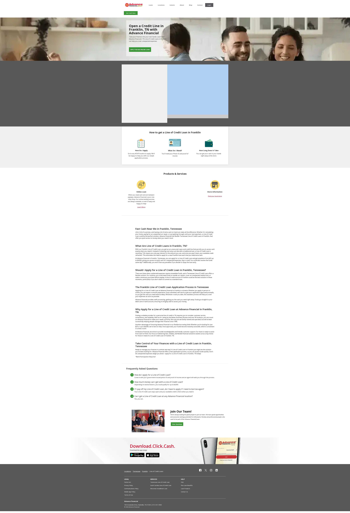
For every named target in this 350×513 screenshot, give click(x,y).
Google (137, 455)
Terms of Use (128, 495)
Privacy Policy (128, 485)
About (182, 5)
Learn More (141, 207)
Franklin (145, 471)
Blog (190, 5)
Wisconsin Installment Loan (158, 488)
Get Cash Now (130, 13)
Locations (161, 5)
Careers (172, 5)
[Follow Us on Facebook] (200, 472)
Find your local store (215, 196)
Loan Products (185, 488)
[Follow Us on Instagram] (211, 472)
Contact (200, 5)
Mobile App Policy (129, 492)
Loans (151, 5)
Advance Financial (134, 5)
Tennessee (136, 471)
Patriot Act (127, 482)
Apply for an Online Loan (140, 49)
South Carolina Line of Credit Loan (160, 485)
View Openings (177, 424)
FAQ (182, 482)
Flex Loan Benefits (187, 485)
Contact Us (184, 492)
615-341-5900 (157, 505)
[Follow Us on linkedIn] (216, 472)
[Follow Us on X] (205, 472)
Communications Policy (131, 488)
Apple (153, 455)
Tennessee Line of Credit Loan (160, 482)
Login (209, 5)
